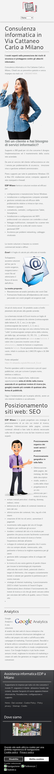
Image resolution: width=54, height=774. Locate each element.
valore (31, 339)
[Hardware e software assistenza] (27, 729)
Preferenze (29, 766)
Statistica (11, 770)
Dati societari (17, 703)
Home (7, 703)
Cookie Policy (30, 703)
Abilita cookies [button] (36, 759)
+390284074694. (31, 74)
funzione (43, 339)
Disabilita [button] (13, 759)
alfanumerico (10, 345)
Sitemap (16, 706)
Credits (24, 706)
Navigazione (13, 766)
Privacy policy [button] (27, 752)
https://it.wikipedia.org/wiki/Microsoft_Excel (23, 363)
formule (16, 348)
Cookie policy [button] (11, 752)
